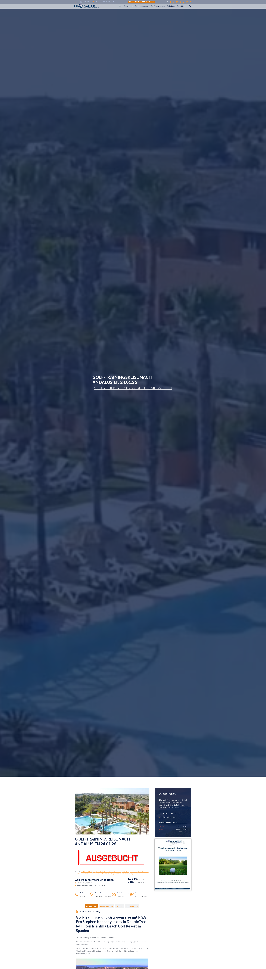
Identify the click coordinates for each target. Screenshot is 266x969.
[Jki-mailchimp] (167, 2)
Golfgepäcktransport (118, 872)
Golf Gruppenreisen (142, 6)
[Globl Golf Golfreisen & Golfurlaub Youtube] (180, 2)
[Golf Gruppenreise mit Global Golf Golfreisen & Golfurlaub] (173, 865)
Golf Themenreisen (158, 6)
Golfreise (126, 872)
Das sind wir (128, 6)
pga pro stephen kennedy (120, 874)
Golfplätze (180, 6)
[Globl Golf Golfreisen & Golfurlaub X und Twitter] (187, 2)
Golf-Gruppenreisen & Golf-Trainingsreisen (133, 388)
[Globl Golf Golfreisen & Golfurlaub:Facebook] (170, 2)
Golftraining (145, 872)
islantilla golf (108, 874)
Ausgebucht (96, 872)
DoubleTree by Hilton (106, 872)
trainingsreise (143, 874)
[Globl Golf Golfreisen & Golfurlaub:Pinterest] (190, 2)
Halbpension (92, 874)
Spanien (136, 874)
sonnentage (130, 874)
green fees (78, 874)
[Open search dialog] (188, 6)
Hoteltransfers (100, 874)
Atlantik (90, 872)
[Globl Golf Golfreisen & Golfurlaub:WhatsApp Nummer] (177, 2)
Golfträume (171, 6)
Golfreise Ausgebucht (136, 872)
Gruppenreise (84, 874)
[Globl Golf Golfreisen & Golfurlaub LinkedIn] (184, 2)
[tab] (91, 906)
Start (120, 6)
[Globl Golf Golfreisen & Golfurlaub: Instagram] (174, 2)
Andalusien (84, 872)
